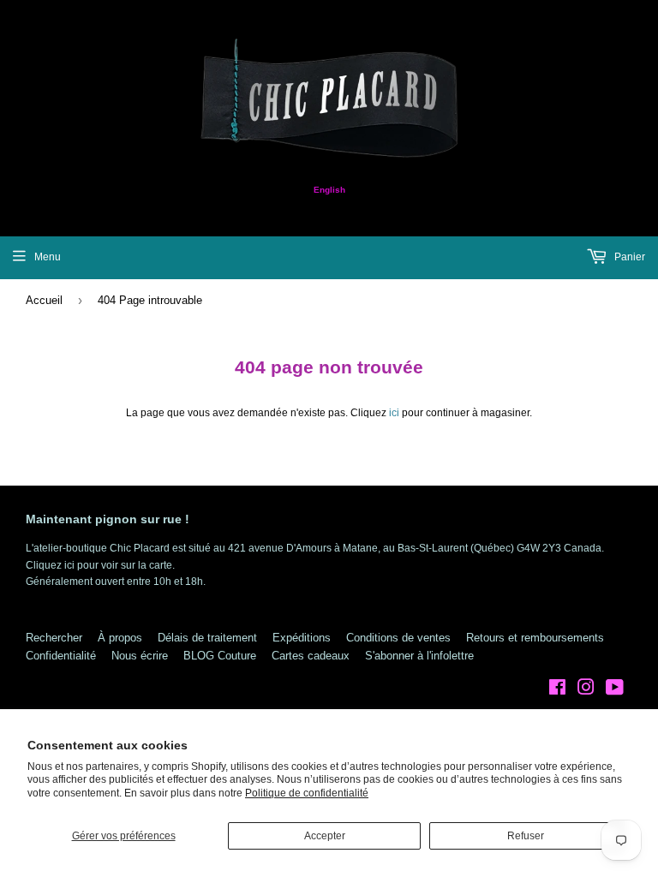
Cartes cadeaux (311, 655)
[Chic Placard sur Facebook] (557, 690)
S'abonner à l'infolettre (419, 655)
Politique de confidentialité (306, 793)
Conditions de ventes (398, 637)
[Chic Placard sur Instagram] (586, 690)
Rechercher (54, 637)
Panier (628, 257)
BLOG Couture (219, 655)
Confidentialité (61, 655)
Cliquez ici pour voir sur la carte (99, 565)
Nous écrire (139, 655)
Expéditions (301, 637)
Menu (47, 257)
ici (394, 413)
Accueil (44, 300)
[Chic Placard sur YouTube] (615, 690)
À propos (120, 637)
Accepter (324, 836)
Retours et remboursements (535, 637)
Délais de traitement (207, 637)
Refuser (525, 836)
